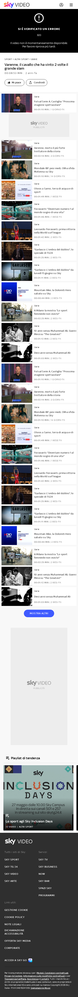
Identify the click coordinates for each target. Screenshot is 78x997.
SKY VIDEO (11, 873)
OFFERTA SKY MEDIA (18, 940)
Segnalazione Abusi (41, 988)
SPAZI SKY (45, 888)
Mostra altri (39, 613)
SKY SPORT (12, 859)
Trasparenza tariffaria (15, 979)
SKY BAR (44, 881)
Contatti (44, 979)
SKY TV (43, 859)
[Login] (61, 5)
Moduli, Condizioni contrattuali (52, 973)
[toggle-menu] (71, 5)
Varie (34, 59)
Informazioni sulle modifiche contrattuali (44, 976)
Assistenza (32, 979)
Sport (8, 59)
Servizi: (43, 852)
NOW (42, 873)
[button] (14, 82)
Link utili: (10, 902)
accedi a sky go (16, 960)
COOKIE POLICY (15, 917)
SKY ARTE (11, 881)
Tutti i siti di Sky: (15, 852)
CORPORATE (12, 948)
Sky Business (48, 866)
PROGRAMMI (47, 895)
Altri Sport (22, 59)
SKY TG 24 (11, 866)
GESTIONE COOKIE (16, 910)
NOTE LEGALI (13, 924)
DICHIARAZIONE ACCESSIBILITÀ (14, 932)
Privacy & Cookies (13, 976)
